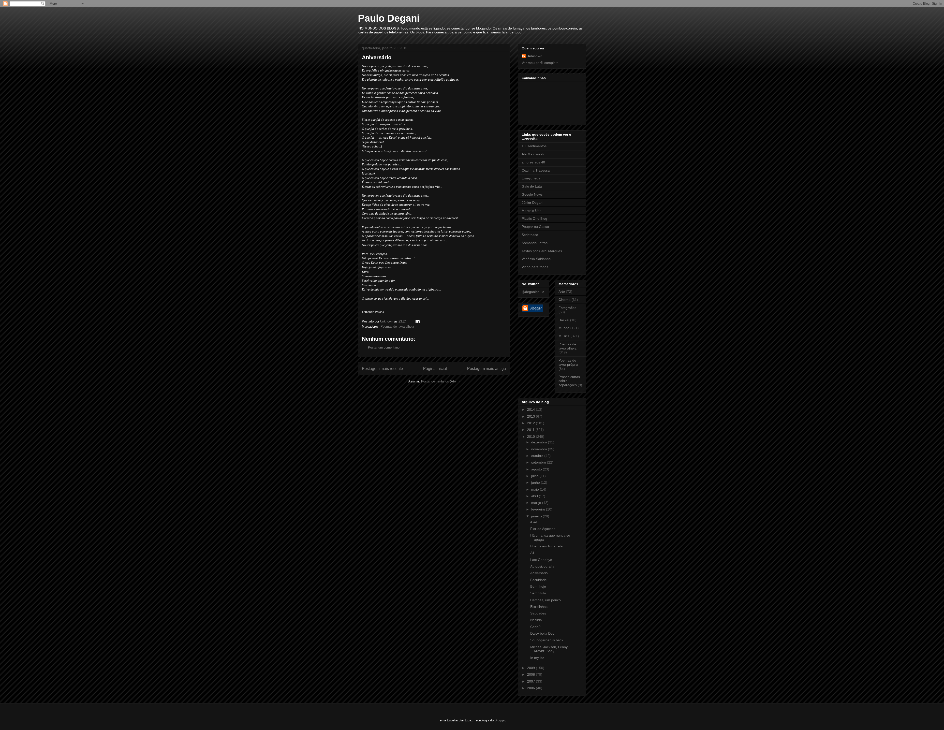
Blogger (500, 720)
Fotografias (567, 308)
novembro (539, 449)
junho (536, 482)
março (536, 503)
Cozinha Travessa (536, 170)
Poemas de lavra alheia (397, 326)
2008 (531, 674)
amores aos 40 (533, 162)
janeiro (537, 516)
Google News (532, 194)
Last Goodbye (541, 560)
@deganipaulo (533, 292)
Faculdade (538, 580)
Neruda (536, 620)
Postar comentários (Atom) (440, 381)
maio (535, 489)
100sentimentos (534, 146)
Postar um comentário (383, 347)
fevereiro (538, 509)
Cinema (565, 300)
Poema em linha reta (546, 546)
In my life (537, 658)
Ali (532, 553)
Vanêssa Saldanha (536, 259)
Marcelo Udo (532, 211)
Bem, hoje (538, 586)
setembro (539, 462)
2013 (531, 416)
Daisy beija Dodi (542, 633)
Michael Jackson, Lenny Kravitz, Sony (549, 649)
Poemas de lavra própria (568, 362)
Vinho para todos (535, 267)
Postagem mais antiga (486, 368)
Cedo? (535, 627)
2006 (531, 688)
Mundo (564, 328)
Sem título (538, 593)
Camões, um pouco (545, 600)
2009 (531, 668)
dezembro (539, 442)
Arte (562, 291)
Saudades (538, 613)
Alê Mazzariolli (533, 154)
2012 (531, 423)
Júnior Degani (532, 202)
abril (535, 496)
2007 (531, 681)
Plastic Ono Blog (534, 218)
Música (564, 336)
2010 (531, 436)
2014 (531, 409)
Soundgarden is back (546, 640)
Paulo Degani (389, 18)
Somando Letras (534, 243)
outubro (537, 456)
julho (535, 476)
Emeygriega (531, 178)
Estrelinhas (538, 607)
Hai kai (564, 320)
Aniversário (539, 573)
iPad (533, 522)
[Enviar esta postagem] (417, 321)
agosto (537, 469)
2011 (531, 430)
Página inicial (435, 368)
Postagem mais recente (382, 368)
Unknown (535, 56)
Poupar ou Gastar (535, 227)
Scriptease (530, 235)
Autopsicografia (542, 566)
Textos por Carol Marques (542, 251)
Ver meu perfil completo (540, 63)
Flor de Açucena (543, 529)
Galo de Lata (532, 186)
